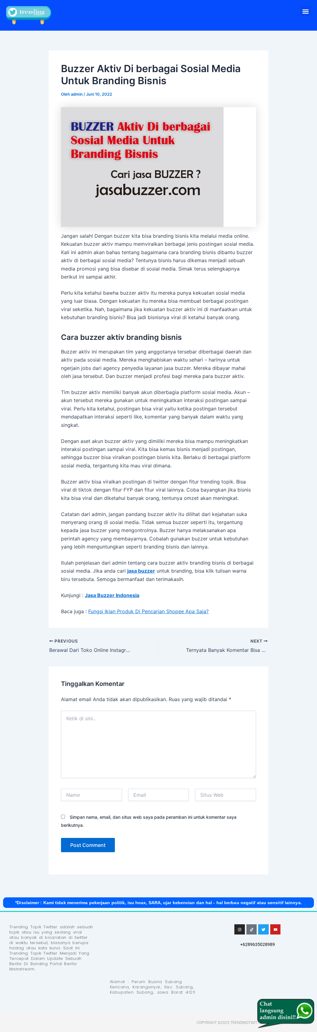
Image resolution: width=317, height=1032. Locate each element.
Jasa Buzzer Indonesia (112, 595)
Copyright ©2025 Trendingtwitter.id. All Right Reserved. (252, 1023)
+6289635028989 (257, 944)
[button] (306, 11)
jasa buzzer (141, 571)
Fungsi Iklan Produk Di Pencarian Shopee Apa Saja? (148, 611)
